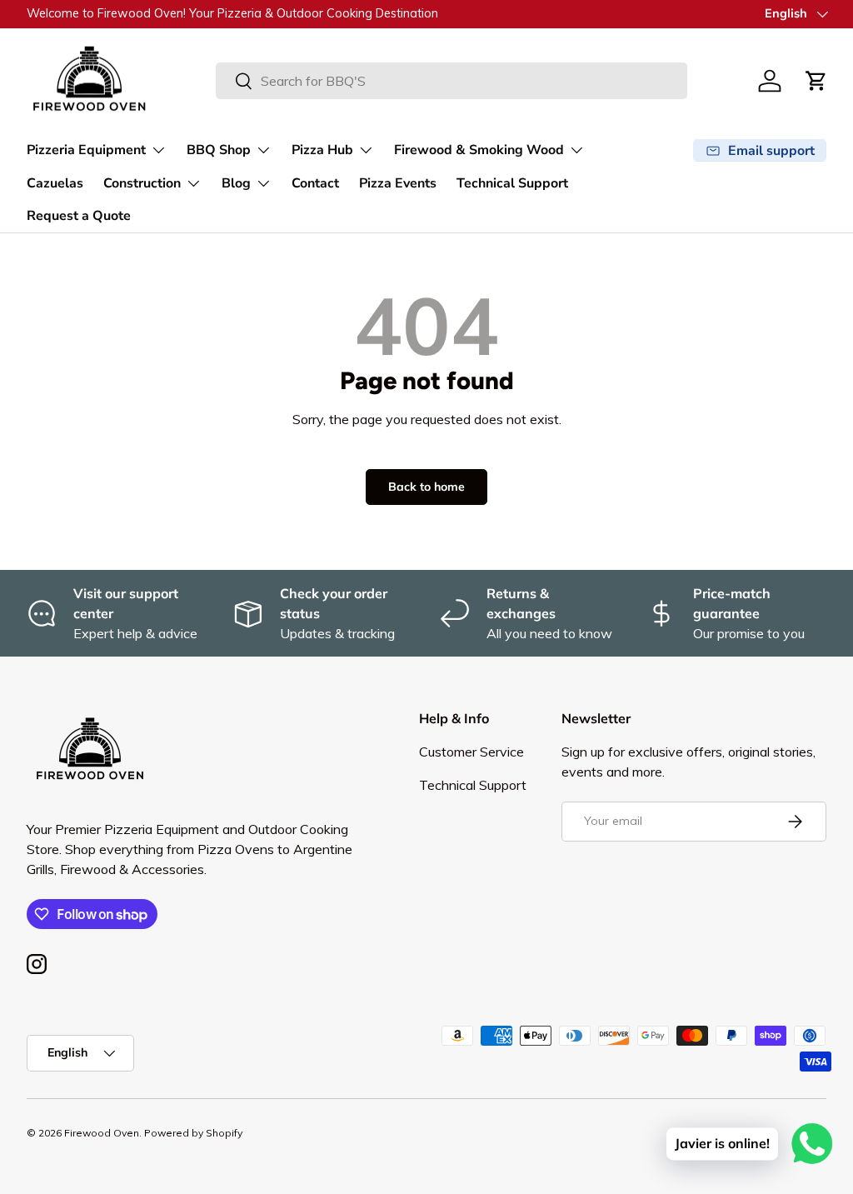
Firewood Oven (101, 1133)
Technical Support (512, 183)
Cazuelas (55, 183)
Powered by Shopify (193, 1133)
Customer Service (471, 751)
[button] (816, 80)
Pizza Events (397, 183)
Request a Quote (79, 216)
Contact (315, 183)
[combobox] (451, 80)
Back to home (426, 486)
